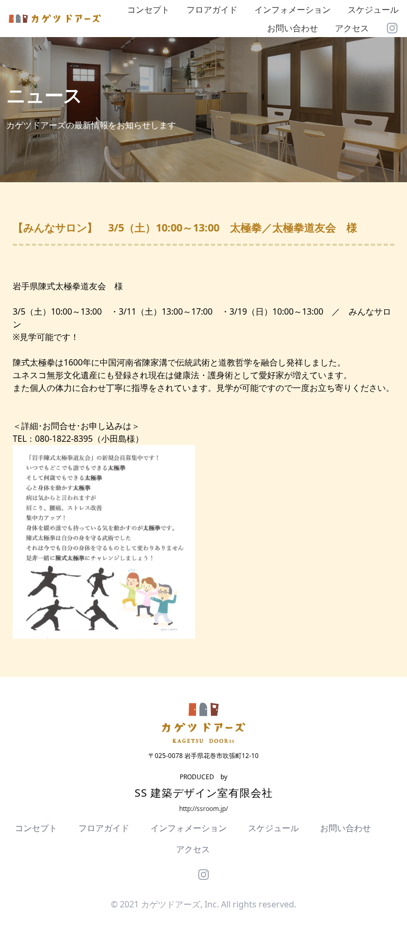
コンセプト (148, 9)
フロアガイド (212, 9)
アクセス (352, 28)
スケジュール (373, 9)
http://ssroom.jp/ (203, 808)
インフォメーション (292, 9)
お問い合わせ (292, 28)
